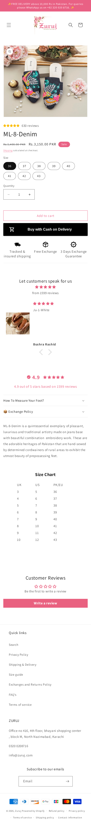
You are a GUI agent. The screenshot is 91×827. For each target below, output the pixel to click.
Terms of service (20, 705)
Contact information (70, 817)
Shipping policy (45, 817)
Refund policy (56, 810)
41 (9, 176)
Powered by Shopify (33, 810)
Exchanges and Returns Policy (30, 684)
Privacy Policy (18, 655)
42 (24, 176)
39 (54, 166)
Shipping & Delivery (22, 665)
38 (39, 166)
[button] (9, 25)
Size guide (16, 675)
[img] (45, 287)
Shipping (8, 150)
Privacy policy (77, 810)
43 (39, 176)
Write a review (45, 603)
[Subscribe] (67, 781)
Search (14, 645)
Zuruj (18, 810)
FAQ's (13, 695)
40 (68, 166)
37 (24, 166)
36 (9, 166)
